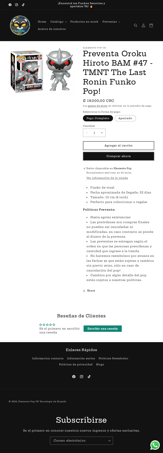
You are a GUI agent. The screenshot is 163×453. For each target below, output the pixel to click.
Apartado (125, 118)
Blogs (100, 364)
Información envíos (81, 358)
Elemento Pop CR (28, 401)
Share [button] (91, 290)
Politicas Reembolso (113, 358)
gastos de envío (98, 106)
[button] (58, 21)
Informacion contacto (48, 358)
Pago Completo (98, 118)
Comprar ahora (118, 156)
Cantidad (89, 126)
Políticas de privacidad (76, 364)
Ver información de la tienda (107, 177)
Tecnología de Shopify (53, 401)
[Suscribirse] (109, 441)
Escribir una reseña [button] (103, 328)
